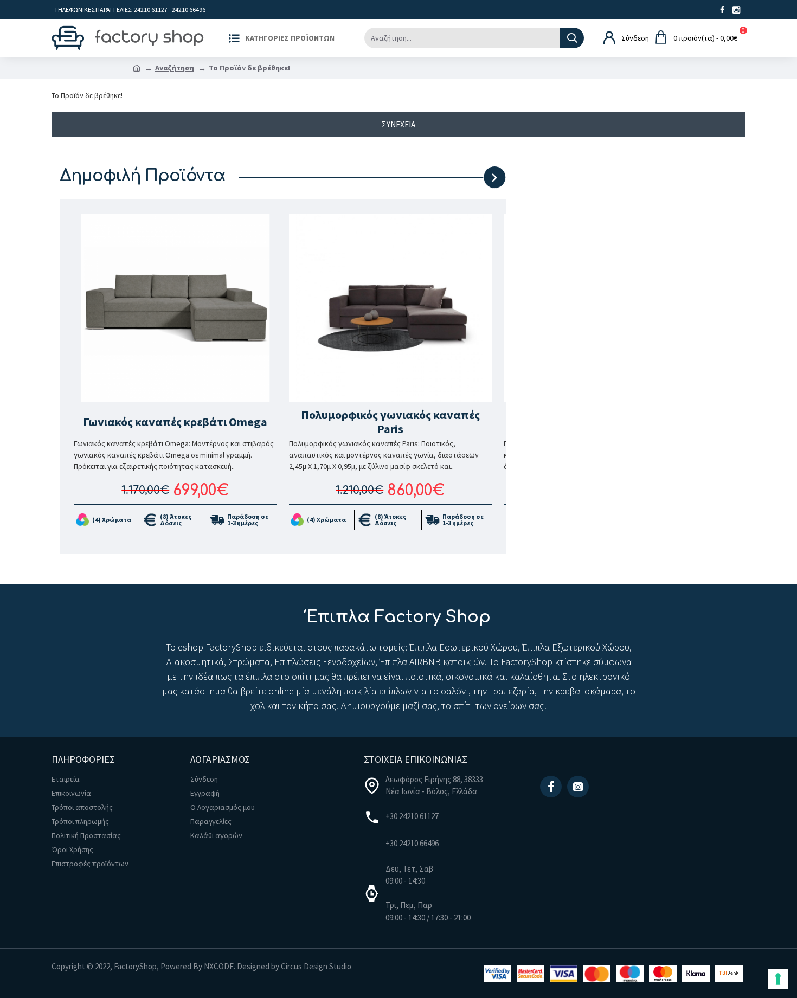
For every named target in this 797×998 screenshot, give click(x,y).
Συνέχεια (398, 124)
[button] (449, 177)
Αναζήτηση (174, 68)
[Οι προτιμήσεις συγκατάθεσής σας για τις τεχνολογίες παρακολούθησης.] (778, 979)
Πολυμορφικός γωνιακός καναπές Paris (390, 422)
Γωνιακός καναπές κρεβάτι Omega (175, 422)
